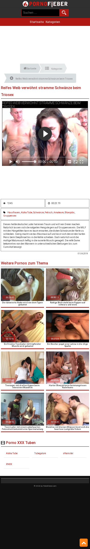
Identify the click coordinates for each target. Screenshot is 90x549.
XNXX (9, 464)
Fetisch (49, 212)
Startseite (37, 22)
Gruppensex (9, 215)
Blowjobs (70, 212)
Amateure (59, 212)
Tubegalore (40, 453)
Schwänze (38, 212)
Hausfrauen (13, 212)
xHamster (68, 453)
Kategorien (53, 22)
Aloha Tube (26, 212)
